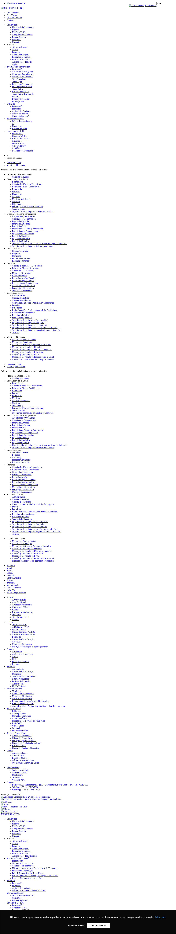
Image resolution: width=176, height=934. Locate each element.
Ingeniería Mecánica (21, 238)
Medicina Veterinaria (21, 199)
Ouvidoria (16, 614)
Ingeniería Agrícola (20, 221)
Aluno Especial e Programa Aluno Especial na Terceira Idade (38, 706)
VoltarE (10, 573)
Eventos (15, 664)
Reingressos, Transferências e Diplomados (30, 701)
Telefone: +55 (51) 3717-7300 (25, 787)
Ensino (10, 622)
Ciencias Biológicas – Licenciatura (27, 266)
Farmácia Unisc (19, 745)
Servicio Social (18, 209)
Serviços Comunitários (16, 733)
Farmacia (16, 191)
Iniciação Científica (20, 661)
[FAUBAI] (6, 802)
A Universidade (19, 600)
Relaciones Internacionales (23, 313)
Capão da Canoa (19, 772)
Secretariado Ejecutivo (22, 317)
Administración (18, 295)
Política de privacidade (16, 592)
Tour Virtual (12, 15)
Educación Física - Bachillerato (25, 187)
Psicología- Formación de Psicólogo (27, 206)
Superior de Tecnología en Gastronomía (29, 325)
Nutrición (16, 201)
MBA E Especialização (22, 698)
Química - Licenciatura (22, 290)
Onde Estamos (13, 13)
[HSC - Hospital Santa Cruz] (14, 807)
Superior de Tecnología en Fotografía (28, 322)
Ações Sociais (18, 684)
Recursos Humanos (20, 261)
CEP (14, 659)
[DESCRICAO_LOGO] (12, 8)
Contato (10, 20)
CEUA (15, 656)
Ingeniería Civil (19, 226)
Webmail (16, 728)
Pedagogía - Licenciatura (23, 288)
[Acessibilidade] (137, 5)
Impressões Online (20, 731)
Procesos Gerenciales (21, 258)
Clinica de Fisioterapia (21, 735)
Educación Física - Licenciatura (25, 268)
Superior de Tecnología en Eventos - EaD (30, 320)
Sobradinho (17, 777)
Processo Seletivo (14, 689)
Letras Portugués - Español (23, 278)
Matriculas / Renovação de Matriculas (28, 721)
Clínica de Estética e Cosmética (25, 748)
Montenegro (17, 775)
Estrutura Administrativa (22, 612)
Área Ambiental (19, 602)
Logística (16, 253)
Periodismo (17, 308)
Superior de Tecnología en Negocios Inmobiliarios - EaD (36, 330)
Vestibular (16, 691)
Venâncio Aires (18, 780)
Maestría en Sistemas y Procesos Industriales (31, 344)
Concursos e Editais (20, 607)
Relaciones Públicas (20, 315)
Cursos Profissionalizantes (23, 634)
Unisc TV (11, 590)
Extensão (11, 666)
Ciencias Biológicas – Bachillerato (27, 184)
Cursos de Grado (14, 162)
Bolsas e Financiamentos (23, 703)
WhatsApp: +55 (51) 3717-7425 (26, 790)
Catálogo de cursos (20, 177)
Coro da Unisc (18, 755)
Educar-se (16, 637)
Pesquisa (10, 649)
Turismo (15, 332)
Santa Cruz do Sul (20, 770)
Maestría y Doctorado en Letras (25, 354)
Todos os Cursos (19, 624)
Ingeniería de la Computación (25, 231)
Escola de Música (19, 758)
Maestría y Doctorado (16, 165)
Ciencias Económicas (21, 300)
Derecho (16, 305)
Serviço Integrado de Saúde (24, 740)
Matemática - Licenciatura (23, 285)
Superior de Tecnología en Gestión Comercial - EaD (34, 327)
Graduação (17, 642)
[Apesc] (5, 804)
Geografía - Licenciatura (22, 271)
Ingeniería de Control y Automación (27, 229)
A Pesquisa (17, 651)
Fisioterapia (17, 194)
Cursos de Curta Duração (23, 639)
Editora (10, 580)
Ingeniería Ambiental (21, 224)
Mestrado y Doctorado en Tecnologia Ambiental (33, 359)
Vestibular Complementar (23, 693)
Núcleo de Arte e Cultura (23, 760)
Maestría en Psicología (22, 342)
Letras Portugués (19, 275)
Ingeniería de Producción (23, 233)
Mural (9, 568)
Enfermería (17, 189)
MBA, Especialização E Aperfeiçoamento (30, 647)
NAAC (10, 570)
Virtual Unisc (18, 726)
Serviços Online (13, 708)
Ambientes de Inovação (22, 654)
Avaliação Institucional (22, 605)
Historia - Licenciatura (21, 273)
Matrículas (16, 674)
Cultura (10, 750)
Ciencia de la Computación (24, 219)
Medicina (16, 196)
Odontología (17, 204)
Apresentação (18, 669)
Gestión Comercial (20, 251)
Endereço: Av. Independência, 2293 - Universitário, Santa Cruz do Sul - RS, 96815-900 (50, 785)
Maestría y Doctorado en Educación (27, 352)
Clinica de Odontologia (22, 738)
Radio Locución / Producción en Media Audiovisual (34, 310)
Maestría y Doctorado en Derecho (27, 347)
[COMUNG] (31, 799)
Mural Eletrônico (19, 718)
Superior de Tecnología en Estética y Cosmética (32, 211)
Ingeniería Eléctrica (20, 236)
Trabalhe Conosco (14, 17)
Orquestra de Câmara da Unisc (25, 763)
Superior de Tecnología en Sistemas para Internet (33, 246)
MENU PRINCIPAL (10, 814)
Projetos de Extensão (21, 681)
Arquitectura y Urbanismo (23, 216)
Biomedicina (17, 182)
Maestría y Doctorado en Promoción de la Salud (33, 357)
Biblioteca (11, 575)
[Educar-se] (6, 809)
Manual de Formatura (21, 716)
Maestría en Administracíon (24, 339)
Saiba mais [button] (159, 917)
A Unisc (10, 597)
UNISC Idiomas (14, 588)
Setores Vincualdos (20, 679)
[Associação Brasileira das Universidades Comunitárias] (25, 797)
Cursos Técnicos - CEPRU (24, 632)
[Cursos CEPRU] (9, 811)
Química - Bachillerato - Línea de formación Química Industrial (39, 243)
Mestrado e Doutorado (22, 644)
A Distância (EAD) (20, 627)
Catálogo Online (19, 713)
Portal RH (11, 565)
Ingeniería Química (20, 241)
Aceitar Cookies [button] (98, 925)
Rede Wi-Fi (17, 723)
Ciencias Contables (20, 298)
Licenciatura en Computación (25, 283)
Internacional (150, 5)
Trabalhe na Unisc (20, 617)
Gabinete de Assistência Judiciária (27, 743)
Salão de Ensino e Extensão (24, 676)
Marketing (16, 256)
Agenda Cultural (19, 753)
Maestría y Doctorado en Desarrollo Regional (32, 349)
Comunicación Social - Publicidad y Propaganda (33, 303)
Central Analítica (14, 578)
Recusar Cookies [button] (76, 925)
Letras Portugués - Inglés (23, 280)
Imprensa (11, 583)
